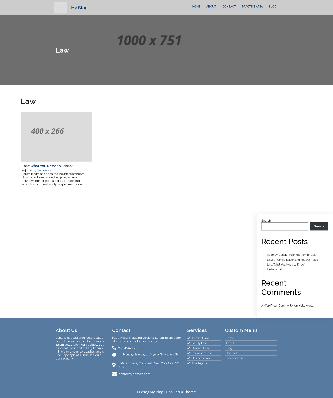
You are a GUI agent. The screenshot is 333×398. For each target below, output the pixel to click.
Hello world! (275, 269)
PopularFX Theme (181, 392)
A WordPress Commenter (277, 305)
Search (266, 220)
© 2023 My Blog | (151, 392)
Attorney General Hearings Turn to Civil (291, 254)
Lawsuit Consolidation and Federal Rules (292, 259)
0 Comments (45, 170)
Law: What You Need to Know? (286, 264)
